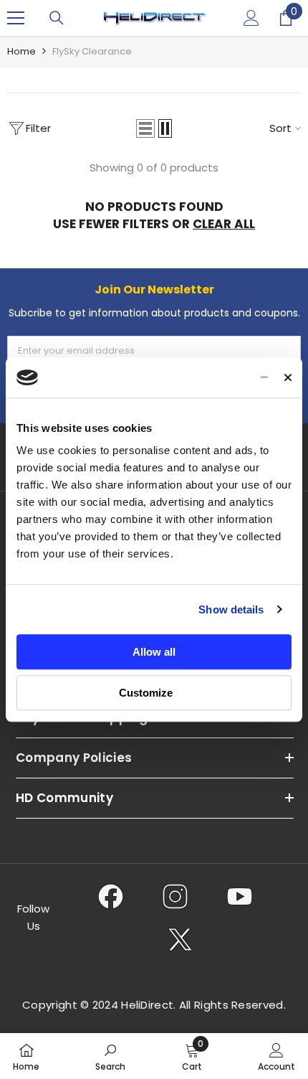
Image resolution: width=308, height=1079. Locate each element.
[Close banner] (288, 377)
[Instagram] (175, 896)
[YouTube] (239, 896)
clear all (224, 223)
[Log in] (251, 18)
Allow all (154, 652)
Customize (146, 693)
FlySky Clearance (92, 51)
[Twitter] (180, 939)
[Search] (56, 18)
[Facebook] (111, 896)
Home (21, 51)
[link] (110, 1056)
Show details (231, 609)
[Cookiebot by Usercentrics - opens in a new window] (205, 377)
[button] (145, 128)
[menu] (15, 18)
